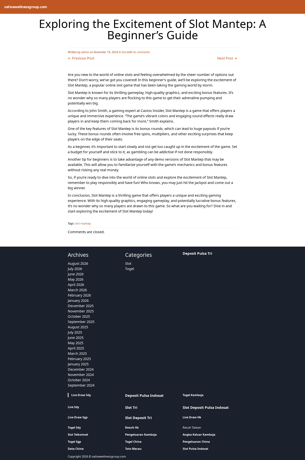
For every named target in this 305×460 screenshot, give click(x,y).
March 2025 (77, 353)
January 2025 (78, 364)
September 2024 (81, 385)
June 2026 (75, 274)
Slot (124, 52)
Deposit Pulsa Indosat (144, 395)
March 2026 (77, 290)
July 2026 (75, 268)
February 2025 (79, 358)
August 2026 (78, 263)
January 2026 (78, 300)
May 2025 (75, 342)
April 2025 (76, 348)
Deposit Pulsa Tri (197, 253)
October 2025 (79, 316)
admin (85, 52)
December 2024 (81, 369)
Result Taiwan (192, 427)
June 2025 (75, 337)
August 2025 (78, 327)
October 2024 (79, 380)
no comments (141, 52)
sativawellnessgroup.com (25, 6)
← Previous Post (81, 58)
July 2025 (75, 332)
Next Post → (227, 58)
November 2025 (81, 311)
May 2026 (75, 279)
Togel (129, 268)
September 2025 (81, 321)
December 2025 (81, 305)
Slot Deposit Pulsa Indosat (206, 407)
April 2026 (76, 284)
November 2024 (81, 374)
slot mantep (83, 223)
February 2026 (79, 295)
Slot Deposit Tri (138, 417)
